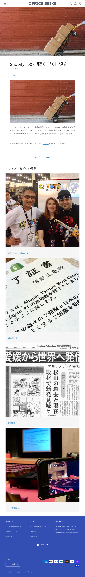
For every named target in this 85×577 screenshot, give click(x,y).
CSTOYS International (16, 253)
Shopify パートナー (16, 338)
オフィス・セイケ (15, 572)
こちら (46, 143)
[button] (4, 3)
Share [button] (15, 75)
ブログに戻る (44, 157)
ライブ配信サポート (16, 508)
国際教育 (12, 423)
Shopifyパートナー (12, 531)
